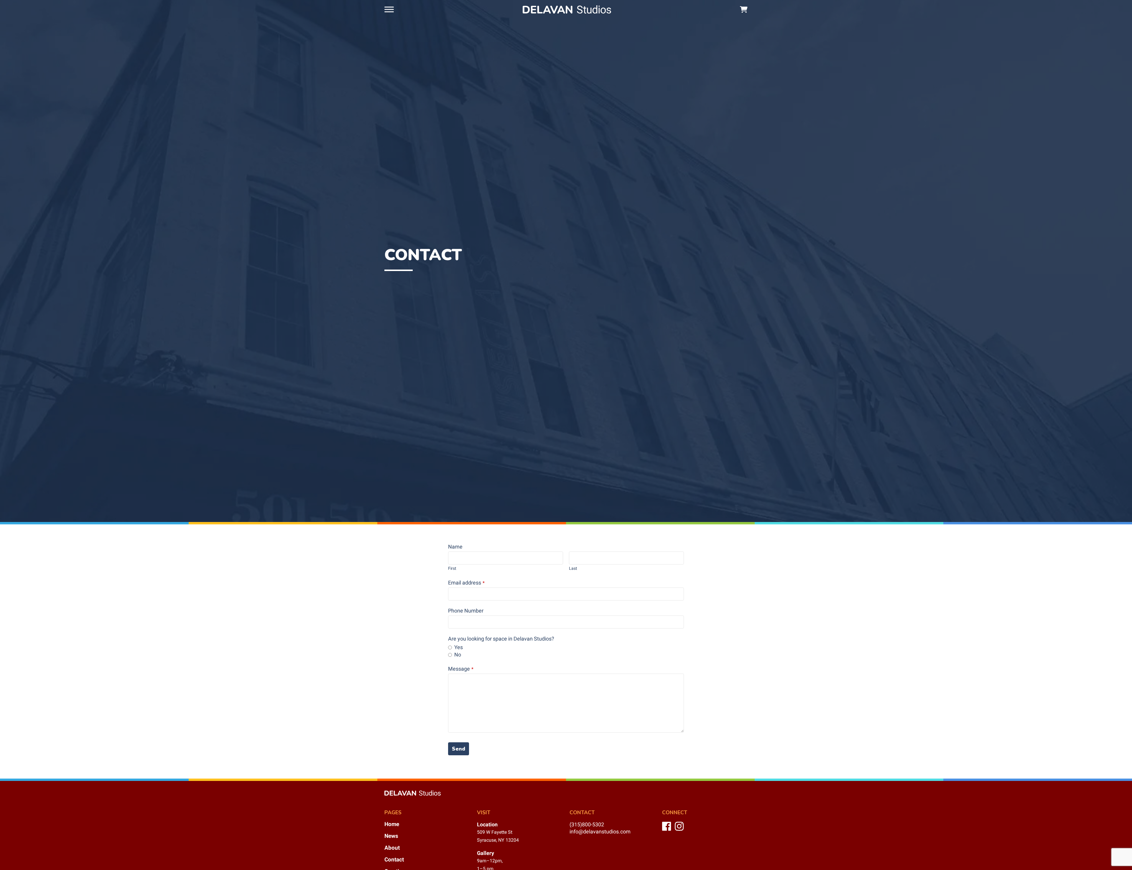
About (392, 847)
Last (573, 568)
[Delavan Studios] (567, 9)
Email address (466, 583)
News (391, 836)
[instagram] (680, 830)
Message (460, 669)
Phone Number (465, 611)
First (452, 568)
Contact (394, 859)
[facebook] (667, 830)
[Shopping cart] (744, 9)
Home (391, 824)
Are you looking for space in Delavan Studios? (501, 639)
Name (455, 547)
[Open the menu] (389, 9)
